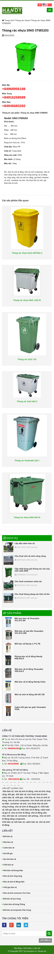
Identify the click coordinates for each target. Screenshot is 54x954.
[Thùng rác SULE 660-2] (27, 385)
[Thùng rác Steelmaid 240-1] (27, 435)
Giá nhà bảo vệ (9, 859)
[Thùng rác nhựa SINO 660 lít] (27, 493)
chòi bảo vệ (29, 797)
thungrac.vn (31, 951)
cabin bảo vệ (8, 797)
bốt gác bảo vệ (12, 809)
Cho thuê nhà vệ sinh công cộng (30, 556)
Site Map (18, 948)
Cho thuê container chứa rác (28, 581)
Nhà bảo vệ (8, 791)
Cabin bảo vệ (8, 847)
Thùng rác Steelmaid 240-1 (27, 460)
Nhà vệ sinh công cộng (12, 876)
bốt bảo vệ (21, 794)
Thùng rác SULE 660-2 (27, 401)
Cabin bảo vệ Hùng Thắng (14, 904)
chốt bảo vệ (7, 822)
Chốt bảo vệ (8, 864)
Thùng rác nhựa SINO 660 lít (27, 517)
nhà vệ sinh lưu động (24, 177)
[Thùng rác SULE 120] (27, 334)
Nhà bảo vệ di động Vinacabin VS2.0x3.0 (29, 670)
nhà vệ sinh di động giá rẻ (27, 806)
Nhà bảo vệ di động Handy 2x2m (30, 682)
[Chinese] (49, 5)
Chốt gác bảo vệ (10, 887)
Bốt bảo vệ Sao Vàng (12, 898)
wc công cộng (9, 177)
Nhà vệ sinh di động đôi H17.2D (30, 694)
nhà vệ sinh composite (34, 172)
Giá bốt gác (8, 853)
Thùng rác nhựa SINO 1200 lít (27, 300)
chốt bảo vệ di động (29, 809)
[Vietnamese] (40, 5)
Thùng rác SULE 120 (27, 359)
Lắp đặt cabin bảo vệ (25, 543)
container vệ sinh (18, 180)
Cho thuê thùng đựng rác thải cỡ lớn (32, 594)
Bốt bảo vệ (7, 836)
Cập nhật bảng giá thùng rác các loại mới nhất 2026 (32, 570)
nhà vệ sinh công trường (27, 175)
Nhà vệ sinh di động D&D (14, 881)
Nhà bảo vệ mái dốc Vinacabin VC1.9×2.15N (29, 632)
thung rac (42, 951)
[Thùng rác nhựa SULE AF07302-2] (27, 228)
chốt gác (19, 797)
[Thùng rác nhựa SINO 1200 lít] (27, 281)
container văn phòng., (29, 815)
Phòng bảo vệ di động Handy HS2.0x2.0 (28, 657)
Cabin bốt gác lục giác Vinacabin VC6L (30, 708)
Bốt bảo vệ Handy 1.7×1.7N (27, 644)
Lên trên (44, 940)
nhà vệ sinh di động (16, 172)
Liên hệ (37, 948)
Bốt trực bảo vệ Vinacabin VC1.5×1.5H (27, 619)
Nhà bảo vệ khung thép (13, 870)
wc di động (42, 175)
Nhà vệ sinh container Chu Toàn (16, 893)
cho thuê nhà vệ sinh (34, 180)
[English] (45, 5)
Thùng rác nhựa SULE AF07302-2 (27, 253)
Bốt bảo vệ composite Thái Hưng (17, 910)
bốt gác (11, 794)
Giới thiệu (27, 948)
